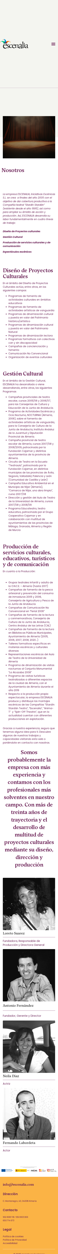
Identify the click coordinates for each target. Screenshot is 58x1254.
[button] (53, 44)
